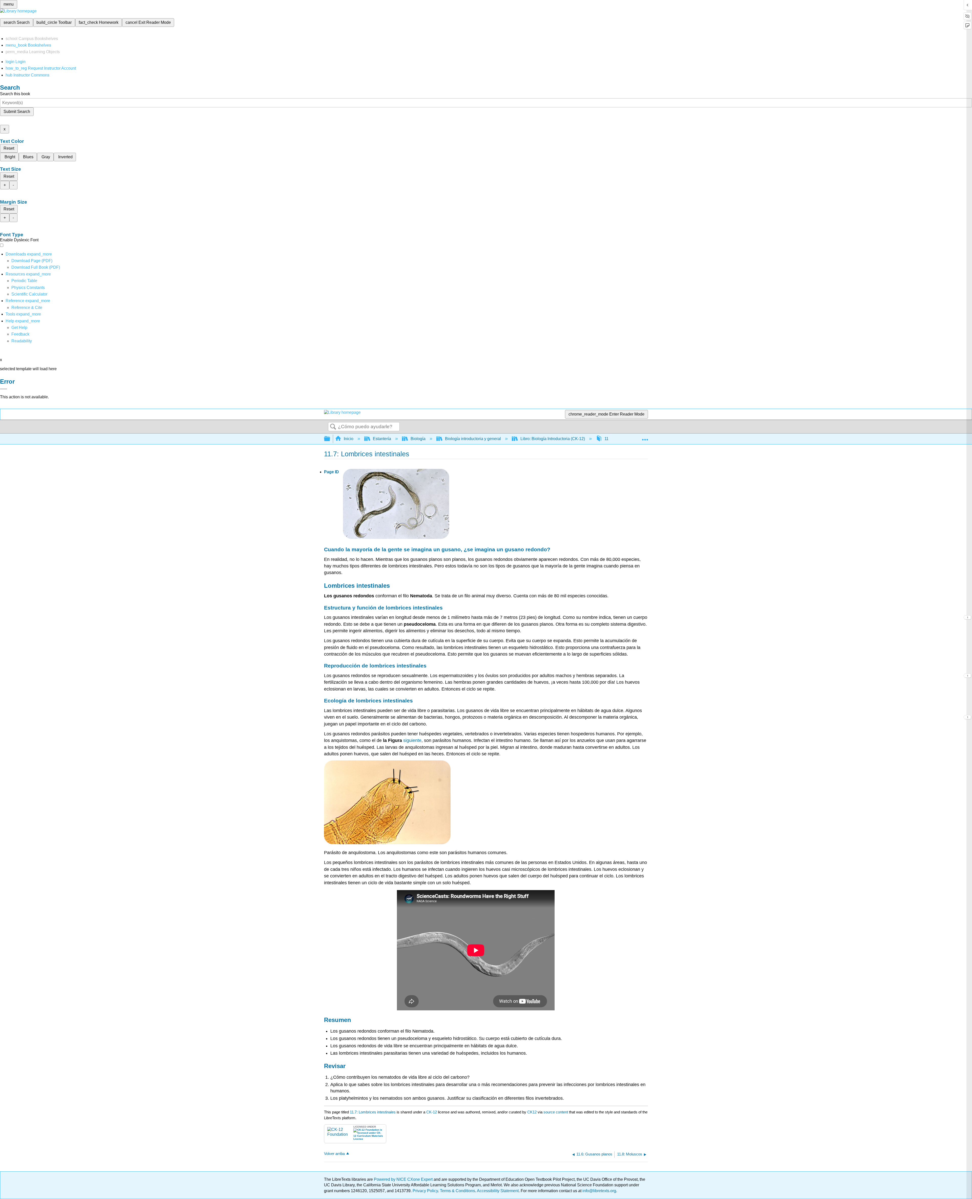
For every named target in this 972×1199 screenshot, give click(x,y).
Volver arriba (334, 1153)
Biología (418, 439)
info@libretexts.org (598, 1191)
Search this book (15, 94)
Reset (9, 148)
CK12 (532, 1112)
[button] (20, 334)
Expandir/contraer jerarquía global (330, 439)
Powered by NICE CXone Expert (404, 1179)
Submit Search (17, 111)
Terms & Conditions (457, 1191)
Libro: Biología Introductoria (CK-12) (552, 439)
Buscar (333, 427)
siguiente (412, 740)
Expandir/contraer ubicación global (645, 437)
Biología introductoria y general (473, 439)
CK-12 (432, 1112)
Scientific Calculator (29, 294)
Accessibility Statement (498, 1191)
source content (555, 1112)
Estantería (382, 439)
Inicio (348, 439)
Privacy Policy (425, 1191)
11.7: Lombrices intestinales (373, 1112)
